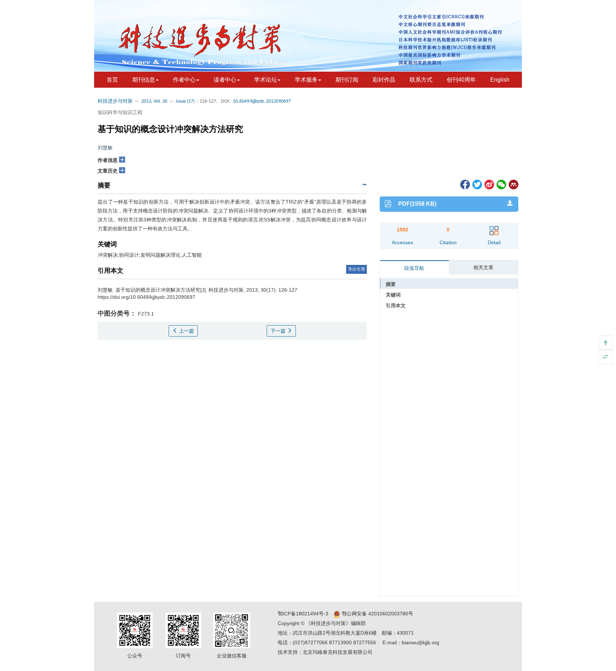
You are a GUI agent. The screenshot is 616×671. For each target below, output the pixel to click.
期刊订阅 (346, 80)
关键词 (393, 295)
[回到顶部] (605, 343)
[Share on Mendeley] (513, 184)
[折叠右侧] (605, 357)
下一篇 (279, 331)
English (499, 80)
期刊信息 (143, 80)
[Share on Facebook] (464, 184)
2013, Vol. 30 (154, 101)
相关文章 (483, 267)
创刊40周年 (461, 80)
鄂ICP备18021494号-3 (303, 613)
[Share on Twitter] (476, 184)
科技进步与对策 (115, 101)
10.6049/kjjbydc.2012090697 (262, 101)
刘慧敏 (105, 147)
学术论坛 (265, 80)
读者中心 (225, 80)
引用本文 (396, 305)
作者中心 (184, 80)
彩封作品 (384, 80)
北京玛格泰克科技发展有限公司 (338, 652)
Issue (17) (185, 101)
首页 (112, 80)
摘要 (391, 284)
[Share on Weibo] (488, 184)
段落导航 (414, 268)
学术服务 (306, 80)
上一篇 (186, 331)
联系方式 (421, 80)
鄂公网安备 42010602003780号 (376, 613)
